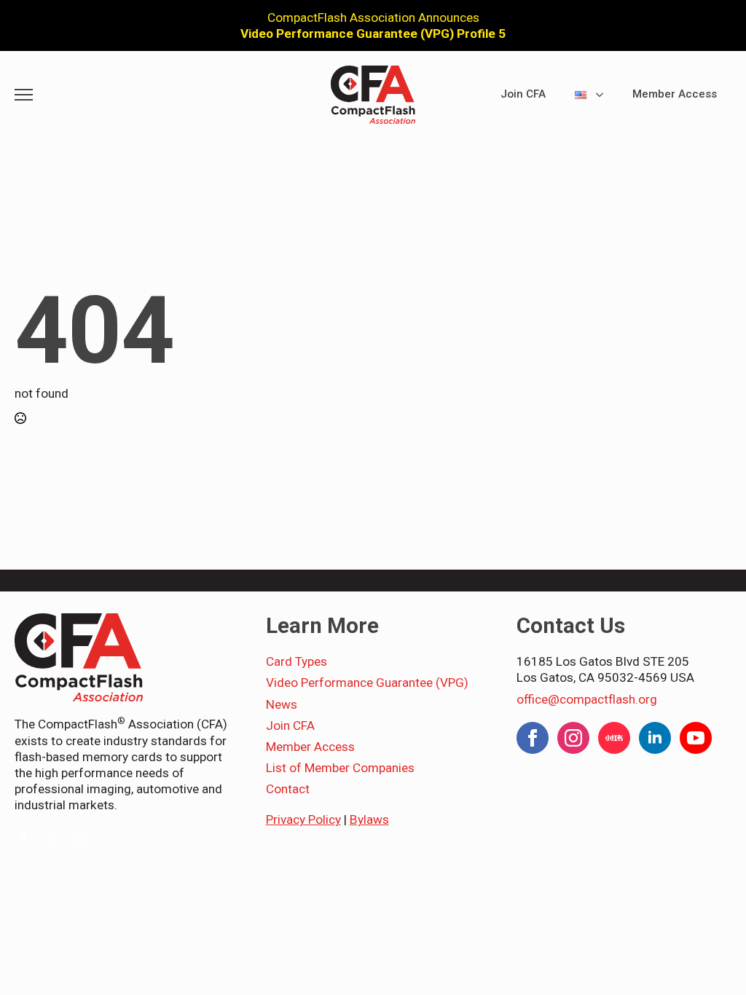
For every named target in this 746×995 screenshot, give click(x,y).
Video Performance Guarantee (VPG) (367, 682)
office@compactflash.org (587, 699)
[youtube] (696, 738)
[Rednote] (614, 738)
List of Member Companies (340, 767)
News (281, 704)
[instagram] (81, 838)
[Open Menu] (24, 95)
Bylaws (369, 819)
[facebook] (24, 838)
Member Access (674, 94)
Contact (288, 789)
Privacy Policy (303, 819)
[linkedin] (655, 738)
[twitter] (53, 838)
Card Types (296, 661)
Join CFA (523, 94)
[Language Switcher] (604, 95)
